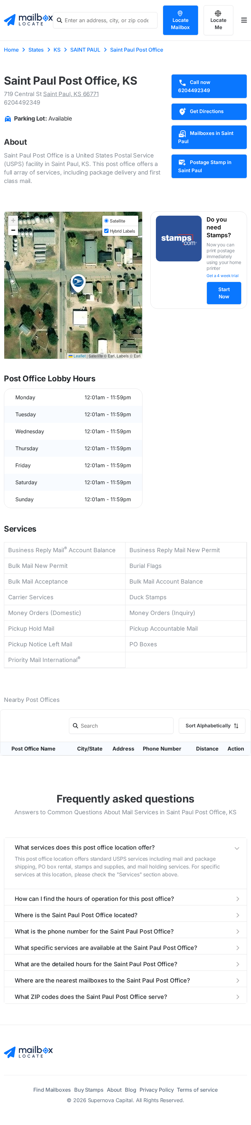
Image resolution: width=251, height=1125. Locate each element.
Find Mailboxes (52, 1089)
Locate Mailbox (180, 23)
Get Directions (207, 111)
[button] (78, 283)
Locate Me (218, 23)
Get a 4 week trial (223, 275)
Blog (130, 1089)
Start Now (224, 293)
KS (57, 49)
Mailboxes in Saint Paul (205, 137)
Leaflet (79, 355)
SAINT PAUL (85, 49)
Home (11, 49)
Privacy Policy (157, 1089)
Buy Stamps (89, 1089)
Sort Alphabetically (209, 725)
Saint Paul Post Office (136, 49)
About (114, 1089)
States (36, 49)
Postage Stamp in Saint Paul (204, 166)
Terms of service (197, 1089)
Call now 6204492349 (194, 86)
